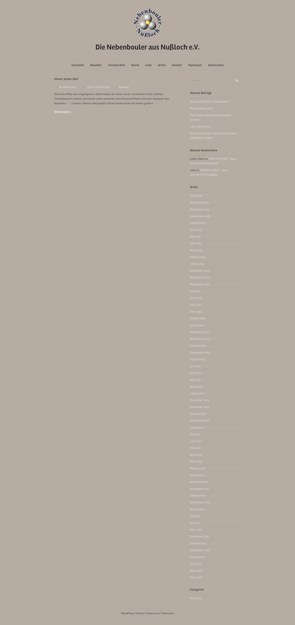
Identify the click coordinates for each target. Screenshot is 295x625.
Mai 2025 (195, 236)
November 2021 (199, 488)
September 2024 (200, 284)
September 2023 (200, 352)
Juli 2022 (195, 434)
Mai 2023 (195, 379)
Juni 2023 (195, 372)
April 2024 (196, 304)
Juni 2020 (195, 563)
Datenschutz (216, 65)
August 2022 (197, 427)
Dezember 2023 (199, 332)
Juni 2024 (195, 297)
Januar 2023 (197, 393)
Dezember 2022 (199, 400)
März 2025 (196, 250)
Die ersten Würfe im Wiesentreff (209, 101)
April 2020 (196, 570)
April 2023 (196, 386)
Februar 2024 (197, 318)
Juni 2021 (195, 522)
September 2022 (200, 420)
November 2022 (199, 407)
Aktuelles (96, 65)
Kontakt (177, 65)
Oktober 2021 (198, 495)
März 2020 (196, 577)
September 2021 (199, 502)
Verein (135, 65)
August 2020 (197, 556)
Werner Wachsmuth (98, 87)
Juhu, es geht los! (200, 126)
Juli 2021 (195, 516)
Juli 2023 (195, 366)
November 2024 (199, 277)
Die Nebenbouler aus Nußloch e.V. (147, 47)
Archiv (162, 65)
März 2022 (196, 461)
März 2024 (196, 311)
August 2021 (197, 509)
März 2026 (196, 195)
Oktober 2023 (198, 345)
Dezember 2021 (199, 481)
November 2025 (199, 209)
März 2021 (196, 529)
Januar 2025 (197, 263)
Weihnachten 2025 (201, 108)
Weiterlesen (61, 111)
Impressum (195, 65)
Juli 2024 (195, 291)
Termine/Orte (116, 65)
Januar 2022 (197, 475)
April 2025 (196, 243)
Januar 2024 (197, 325)
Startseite (77, 65)
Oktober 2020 (198, 543)
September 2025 (200, 216)
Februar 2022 (197, 468)
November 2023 (199, 338)
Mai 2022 (195, 447)
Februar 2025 (197, 257)
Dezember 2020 (199, 536)
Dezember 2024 (199, 270)
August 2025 (197, 222)
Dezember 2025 (199, 202)
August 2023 (197, 359)
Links (148, 65)
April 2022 (196, 454)
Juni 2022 (195, 441)
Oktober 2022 (198, 413)
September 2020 (200, 550)
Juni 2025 (195, 229)
